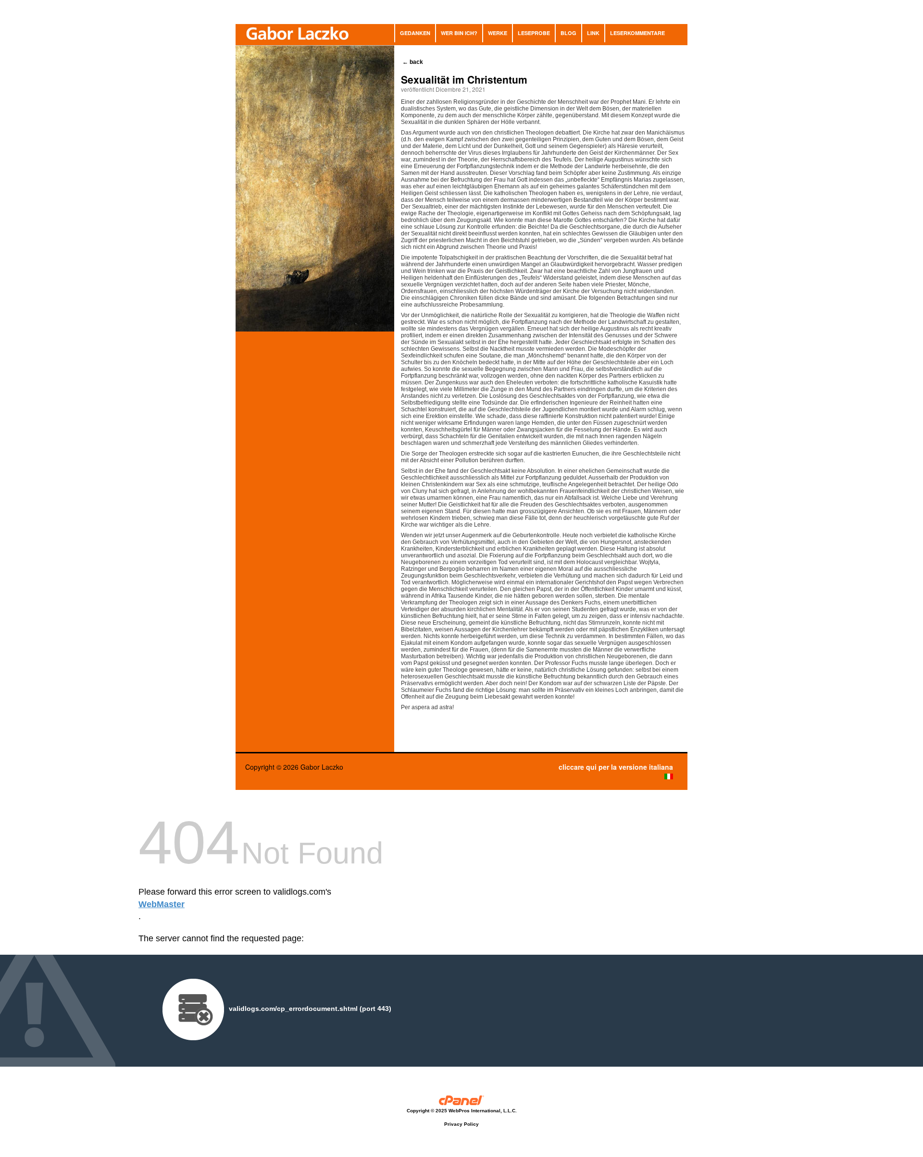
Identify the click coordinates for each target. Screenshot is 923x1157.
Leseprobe (534, 33)
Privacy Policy (461, 1124)
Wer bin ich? (459, 33)
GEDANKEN (415, 33)
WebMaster (161, 904)
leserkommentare (637, 33)
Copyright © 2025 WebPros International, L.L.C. (462, 1110)
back (413, 62)
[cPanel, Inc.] (461, 1101)
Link (593, 33)
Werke (497, 33)
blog (568, 33)
